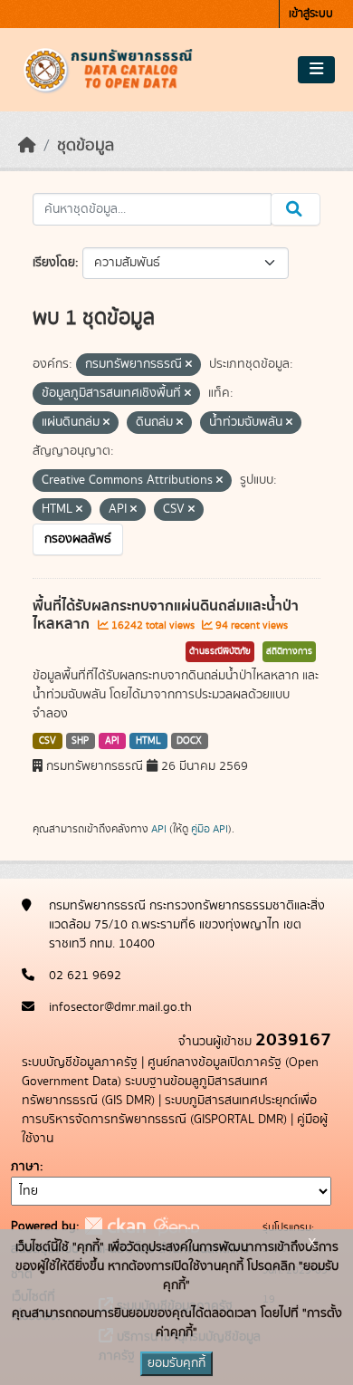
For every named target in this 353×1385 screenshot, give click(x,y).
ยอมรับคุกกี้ (176, 1363)
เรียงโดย (54, 263)
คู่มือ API (209, 829)
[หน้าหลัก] (27, 146)
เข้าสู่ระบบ (311, 14)
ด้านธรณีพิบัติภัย (220, 651)
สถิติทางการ (289, 651)
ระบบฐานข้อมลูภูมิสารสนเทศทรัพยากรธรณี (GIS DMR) (145, 1091)
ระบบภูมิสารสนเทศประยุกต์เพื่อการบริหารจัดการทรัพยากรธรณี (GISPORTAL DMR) (169, 1110)
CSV (47, 741)
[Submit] (295, 209)
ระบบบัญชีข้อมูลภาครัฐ (80, 1062)
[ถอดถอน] (189, 365)
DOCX (189, 741)
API (112, 741)
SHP (80, 741)
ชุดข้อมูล (85, 146)
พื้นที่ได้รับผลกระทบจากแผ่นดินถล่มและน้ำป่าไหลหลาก (166, 615)
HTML (148, 741)
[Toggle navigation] (316, 69)
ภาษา (25, 1167)
